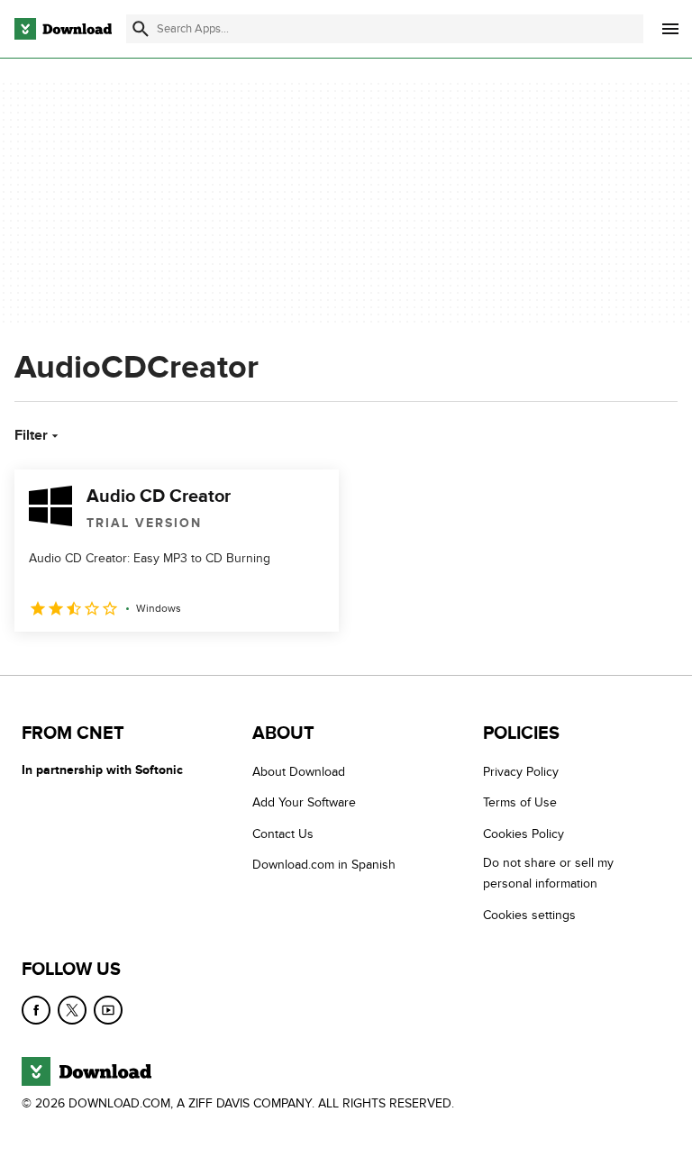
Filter (31, 435)
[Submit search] (140, 28)
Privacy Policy (521, 771)
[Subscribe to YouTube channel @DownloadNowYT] (108, 1010)
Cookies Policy (523, 834)
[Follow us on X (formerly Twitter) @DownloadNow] (72, 1010)
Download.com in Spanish (324, 864)
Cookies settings (529, 914)
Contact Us (283, 834)
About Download (298, 771)
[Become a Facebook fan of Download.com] (36, 1010)
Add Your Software (304, 802)
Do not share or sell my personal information (548, 873)
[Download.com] (63, 29)
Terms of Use (520, 802)
